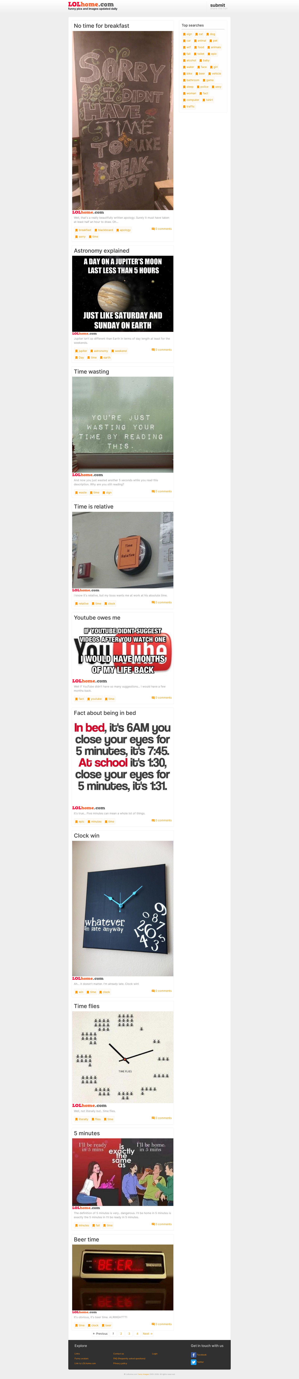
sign (108, 492)
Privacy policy (120, 1363)
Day (81, 357)
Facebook (201, 1354)
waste (82, 492)
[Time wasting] (122, 426)
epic (81, 821)
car (188, 40)
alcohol (191, 60)
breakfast (84, 230)
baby (206, 60)
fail (97, 1225)
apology (125, 230)
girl (215, 67)
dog (212, 34)
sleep (189, 86)
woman (191, 93)
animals (215, 47)
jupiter (82, 351)
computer (192, 100)
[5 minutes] (122, 1173)
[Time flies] (122, 1059)
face (203, 67)
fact (81, 699)
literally (83, 1119)
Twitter (200, 1362)
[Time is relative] (122, 551)
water (190, 67)
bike (189, 73)
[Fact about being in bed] (122, 763)
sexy (217, 86)
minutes (95, 821)
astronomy (100, 351)
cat (200, 34)
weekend (120, 351)
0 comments (163, 228)
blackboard (105, 230)
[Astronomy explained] (122, 295)
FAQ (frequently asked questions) (129, 1358)
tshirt (209, 100)
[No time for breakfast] (122, 122)
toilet (200, 53)
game (209, 80)
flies (97, 1119)
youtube (96, 699)
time (95, 236)
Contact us (118, 1353)
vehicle (216, 73)
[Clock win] (122, 910)
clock (111, 603)
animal (201, 40)
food (200, 47)
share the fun (218, 6)
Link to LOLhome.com (85, 1363)
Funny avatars (81, 1358)
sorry (81, 236)
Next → (148, 1333)
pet (214, 40)
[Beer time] (122, 1278)
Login (154, 1353)
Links (77, 1353)
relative (83, 603)
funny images (143, 1374)
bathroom (192, 80)
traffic (190, 106)
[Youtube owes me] (122, 652)
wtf (188, 47)
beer (108, 1325)
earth (106, 357)
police (204, 86)
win (80, 992)
